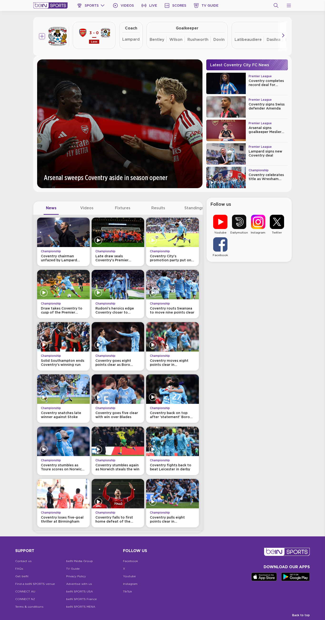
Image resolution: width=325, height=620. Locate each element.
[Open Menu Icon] (289, 5)
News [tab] (51, 208)
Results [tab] (158, 208)
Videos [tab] (87, 208)
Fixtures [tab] (122, 208)
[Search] (276, 5)
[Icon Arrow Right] (283, 35)
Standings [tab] (194, 208)
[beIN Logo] (50, 5)
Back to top (301, 615)
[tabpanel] (118, 372)
